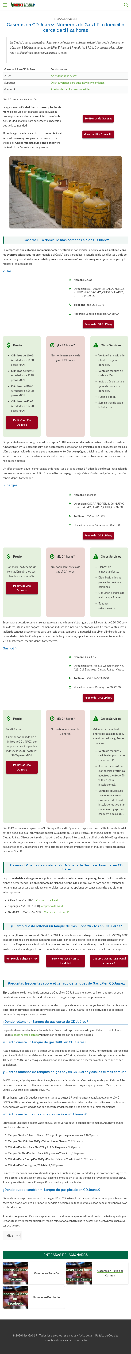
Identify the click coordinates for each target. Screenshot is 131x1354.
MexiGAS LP (60, 18)
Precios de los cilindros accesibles (71, 89)
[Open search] (126, 5)
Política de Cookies (106, 1335)
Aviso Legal (85, 1335)
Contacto (81, 1340)
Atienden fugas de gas (64, 76)
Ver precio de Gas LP (48, 900)
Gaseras (72, 18)
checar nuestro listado (25, 1034)
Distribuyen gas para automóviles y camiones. (78, 82)
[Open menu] (5, 5)
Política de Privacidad (59, 1340)
